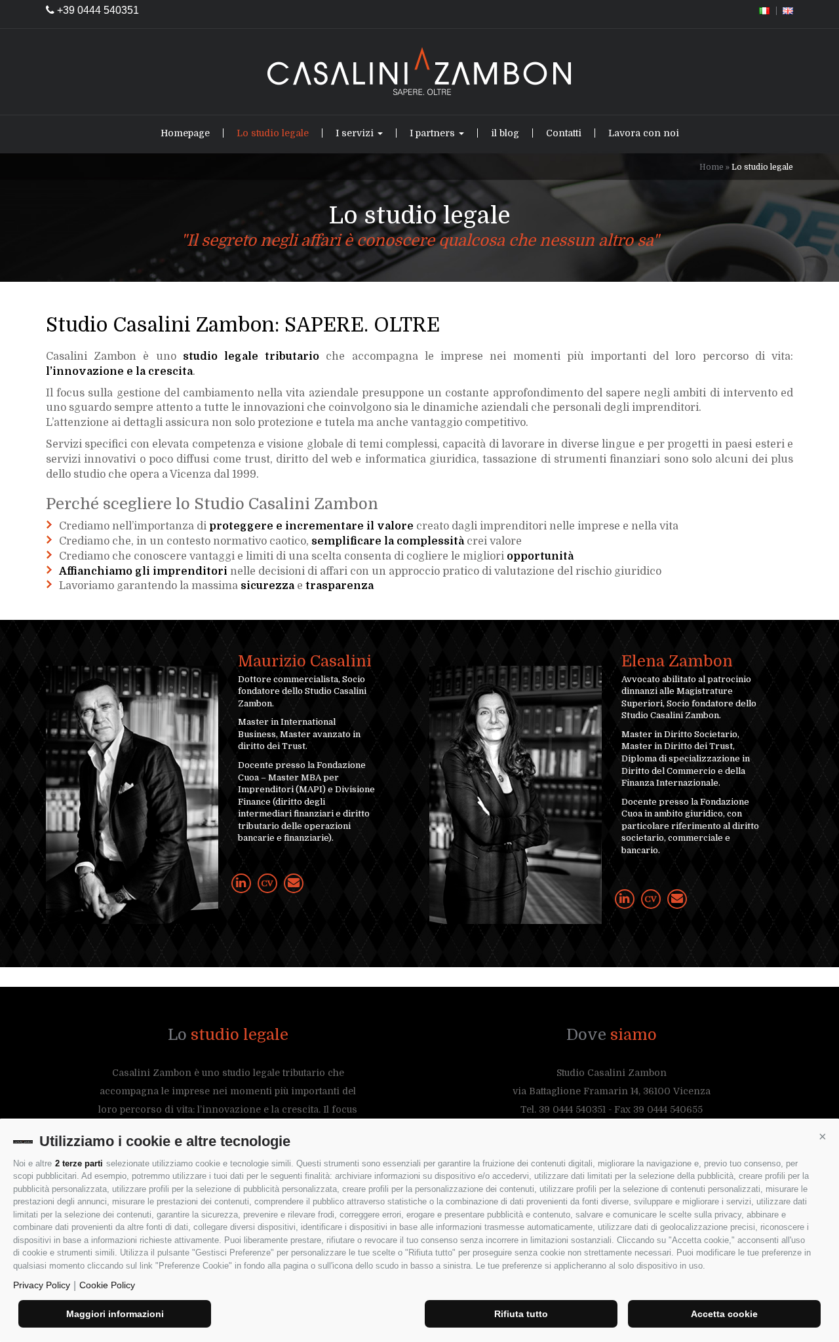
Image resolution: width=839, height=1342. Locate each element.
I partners (434, 133)
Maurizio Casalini (305, 661)
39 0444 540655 (668, 1109)
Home (711, 167)
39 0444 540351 (572, 1109)
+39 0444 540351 (96, 10)
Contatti (563, 133)
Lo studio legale (273, 133)
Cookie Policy (107, 1285)
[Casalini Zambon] (419, 72)
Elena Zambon (677, 661)
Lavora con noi (643, 133)
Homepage (185, 133)
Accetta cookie (724, 1314)
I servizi (356, 133)
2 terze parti (79, 1163)
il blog (505, 133)
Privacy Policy (41, 1285)
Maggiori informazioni (115, 1314)
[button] (822, 1136)
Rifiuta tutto (521, 1314)
